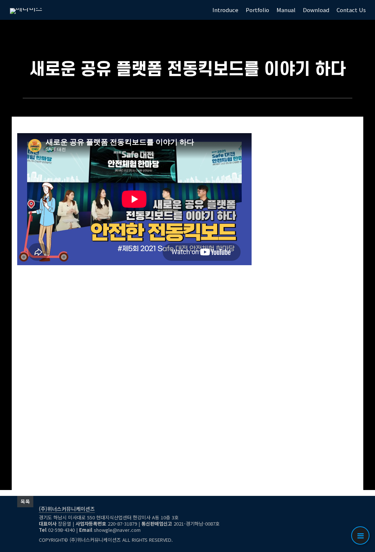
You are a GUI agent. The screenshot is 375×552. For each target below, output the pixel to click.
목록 (25, 501)
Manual (286, 10)
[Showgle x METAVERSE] (26, 10)
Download (316, 10)
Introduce (225, 10)
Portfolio (257, 10)
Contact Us (351, 10)
